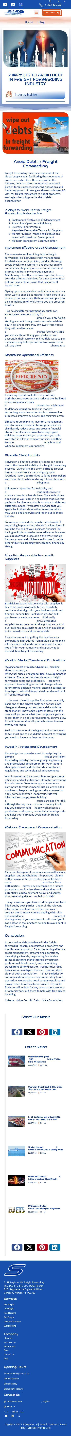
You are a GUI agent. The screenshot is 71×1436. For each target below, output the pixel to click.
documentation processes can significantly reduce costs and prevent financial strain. (33, 429)
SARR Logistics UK (52, 973)
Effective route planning (19, 421)
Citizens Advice (14, 1000)
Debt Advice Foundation (48, 1000)
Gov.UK (28, 1000)
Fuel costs (11, 730)
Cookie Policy (33, 1428)
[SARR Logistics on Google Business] (21, 4)
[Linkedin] (13, 4)
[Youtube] (5, 4)
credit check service (48, 291)
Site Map (45, 1428)
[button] (36, 12)
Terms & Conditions (48, 1424)
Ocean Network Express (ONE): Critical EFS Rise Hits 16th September (44, 1059)
